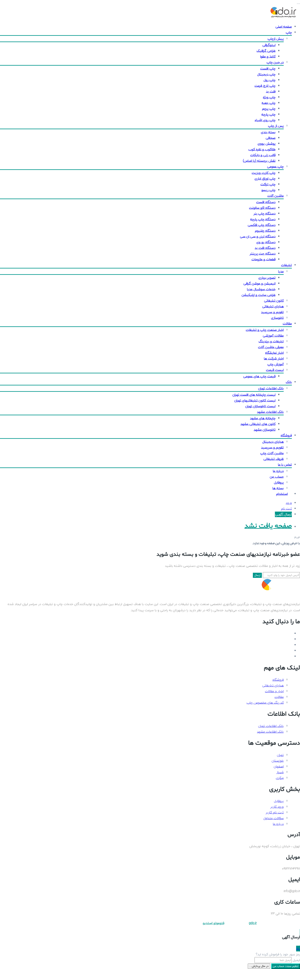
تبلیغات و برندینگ (271, 341)
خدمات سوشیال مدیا (261, 289)
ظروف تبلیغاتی (273, 459)
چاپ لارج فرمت (265, 86)
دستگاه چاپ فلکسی (262, 225)
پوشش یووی (267, 143)
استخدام (282, 494)
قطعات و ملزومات (263, 259)
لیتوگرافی (269, 45)
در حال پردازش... (259, 966)
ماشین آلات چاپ (272, 453)
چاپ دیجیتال (266, 74)
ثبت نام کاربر (275, 812)
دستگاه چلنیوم (265, 231)
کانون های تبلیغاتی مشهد (258, 424)
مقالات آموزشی (273, 335)
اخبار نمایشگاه (274, 353)
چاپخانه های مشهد (263, 418)
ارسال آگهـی (283, 514)
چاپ (289, 32)
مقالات (287, 323)
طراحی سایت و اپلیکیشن (259, 295)
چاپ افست (268, 68)
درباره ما (278, 471)
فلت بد (271, 91)
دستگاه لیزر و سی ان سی (258, 236)
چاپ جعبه (269, 103)
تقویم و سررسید (272, 312)
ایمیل (296, 960)
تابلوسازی (277, 318)
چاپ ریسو (268, 190)
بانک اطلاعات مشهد (270, 412)
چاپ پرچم (269, 108)
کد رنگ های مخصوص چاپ (265, 702)
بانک (289, 382)
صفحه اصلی (284, 26)
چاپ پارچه (268, 114)
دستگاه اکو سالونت (262, 208)
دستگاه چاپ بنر (265, 213)
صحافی (271, 138)
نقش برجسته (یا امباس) (259, 161)
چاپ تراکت (268, 184)
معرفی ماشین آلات (271, 347)
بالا (298, 948)
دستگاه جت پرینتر (263, 253)
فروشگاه (286, 435)
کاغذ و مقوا (268, 56)
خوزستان (278, 761)
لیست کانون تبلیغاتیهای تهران (255, 400)
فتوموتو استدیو (213, 923)
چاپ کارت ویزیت (264, 173)
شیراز (280, 772)
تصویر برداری (267, 278)
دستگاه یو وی (266, 242)
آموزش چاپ (275, 364)
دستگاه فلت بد (265, 248)
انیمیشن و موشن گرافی (259, 283)
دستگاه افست (266, 202)
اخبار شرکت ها (274, 358)
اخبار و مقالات (274, 691)
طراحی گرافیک (266, 51)
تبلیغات (286, 265)
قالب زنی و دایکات (263, 155)
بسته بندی (268, 132)
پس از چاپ (276, 126)
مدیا (281, 271)
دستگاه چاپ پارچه (263, 219)
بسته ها (278, 488)
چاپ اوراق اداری (265, 178)
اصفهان (279, 766)
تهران (280, 755)
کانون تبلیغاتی (274, 300)
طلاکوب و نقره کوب (262, 149)
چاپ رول (269, 80)
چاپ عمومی (275, 166)
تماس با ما (285, 464)
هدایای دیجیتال (273, 442)
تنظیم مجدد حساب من (285, 966)
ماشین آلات (275, 196)
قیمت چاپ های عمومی (259, 376)
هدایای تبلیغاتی (273, 306)
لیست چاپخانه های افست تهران (254, 394)
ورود (289, 503)
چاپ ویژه (269, 97)
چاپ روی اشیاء (265, 120)
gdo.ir (253, 923)
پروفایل (279, 482)
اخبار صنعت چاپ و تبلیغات (265, 330)
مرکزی (280, 778)
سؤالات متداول (273, 818)
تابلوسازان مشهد (265, 429)
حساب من (277, 476)
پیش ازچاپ (276, 39)
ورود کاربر (277, 807)
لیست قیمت (275, 370)
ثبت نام (286, 508)
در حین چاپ (275, 62)
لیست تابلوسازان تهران (260, 406)
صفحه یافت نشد (268, 526)
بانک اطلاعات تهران (271, 388)
